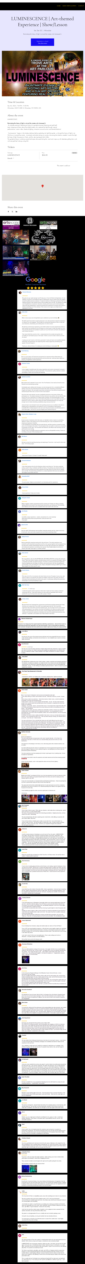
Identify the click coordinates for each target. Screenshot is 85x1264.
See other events (42, 43)
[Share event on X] (12, 211)
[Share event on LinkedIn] (16, 211)
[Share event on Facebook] (8, 211)
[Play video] (16, 237)
